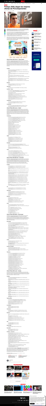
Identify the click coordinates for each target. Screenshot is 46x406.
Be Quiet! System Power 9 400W (12, 342)
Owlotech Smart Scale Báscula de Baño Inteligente (14, 248)
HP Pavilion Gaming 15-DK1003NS (12, 71)
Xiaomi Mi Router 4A (12, 209)
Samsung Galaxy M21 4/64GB (15, 118)
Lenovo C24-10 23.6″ (10, 197)
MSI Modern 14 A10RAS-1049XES (12, 182)
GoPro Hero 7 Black (10, 92)
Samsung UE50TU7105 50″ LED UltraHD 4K (13, 258)
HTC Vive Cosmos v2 (16, 208)
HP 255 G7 (9, 75)
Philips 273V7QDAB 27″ (10, 199)
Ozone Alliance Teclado (10, 339)
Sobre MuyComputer (14, 402)
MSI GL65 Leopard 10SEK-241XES (12, 290)
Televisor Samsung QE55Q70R (15, 90)
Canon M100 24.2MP (12, 205)
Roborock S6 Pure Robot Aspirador (16, 222)
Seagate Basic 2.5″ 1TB (13, 207)
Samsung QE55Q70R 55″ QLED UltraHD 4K (13, 269)
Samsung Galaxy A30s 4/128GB (15, 120)
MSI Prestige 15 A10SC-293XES (11, 294)
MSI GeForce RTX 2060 (11, 302)
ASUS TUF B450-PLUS (10, 329)
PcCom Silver (9, 87)
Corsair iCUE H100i (10, 344)
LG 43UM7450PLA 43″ (14, 255)
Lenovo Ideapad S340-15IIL (11, 181)
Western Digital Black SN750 (11, 106)
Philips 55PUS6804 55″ (15, 254)
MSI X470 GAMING (10, 330)
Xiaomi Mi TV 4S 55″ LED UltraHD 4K (12, 266)
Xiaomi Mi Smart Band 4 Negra (11, 247)
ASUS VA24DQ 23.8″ (10, 198)
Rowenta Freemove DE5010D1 (11, 230)
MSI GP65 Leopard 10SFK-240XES (12, 288)
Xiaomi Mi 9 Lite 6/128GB (11, 134)
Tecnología (15, 353)
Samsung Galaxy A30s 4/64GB (11, 132)
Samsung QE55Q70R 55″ (15, 253)
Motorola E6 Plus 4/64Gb (15, 101)
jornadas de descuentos (19, 32)
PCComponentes (9, 353)
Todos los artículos (28, 3)
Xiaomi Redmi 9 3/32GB (15, 119)
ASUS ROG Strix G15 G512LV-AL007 (12, 281)
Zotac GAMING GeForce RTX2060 (16, 300)
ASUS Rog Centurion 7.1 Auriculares (12, 337)
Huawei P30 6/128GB (10, 124)
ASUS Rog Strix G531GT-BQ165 (15, 277)
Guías (17, 3)
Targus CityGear (12, 185)
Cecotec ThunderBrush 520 (11, 237)
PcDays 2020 (12, 353)
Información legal (28, 402)
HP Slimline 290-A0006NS (11, 191)
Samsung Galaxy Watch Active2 (15, 145)
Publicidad (19, 402)
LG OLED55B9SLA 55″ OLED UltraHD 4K (12, 268)
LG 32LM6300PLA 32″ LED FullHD (12, 256)
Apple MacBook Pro (10, 184)
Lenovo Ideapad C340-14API (11, 78)
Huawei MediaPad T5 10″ (11, 140)
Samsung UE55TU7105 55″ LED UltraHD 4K (13, 259)
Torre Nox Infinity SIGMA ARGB (11, 345)
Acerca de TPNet (23, 402)
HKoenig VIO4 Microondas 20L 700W (12, 226)
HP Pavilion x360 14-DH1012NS (11, 73)
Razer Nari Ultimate (10, 93)
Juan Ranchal (11, 10)
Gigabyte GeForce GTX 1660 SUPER (12, 301)
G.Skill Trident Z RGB (10, 326)
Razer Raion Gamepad (10, 341)
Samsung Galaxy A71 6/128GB (11, 131)
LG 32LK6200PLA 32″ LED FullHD (12, 267)
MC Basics (33, 3)
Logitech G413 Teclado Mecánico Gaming (17, 91)
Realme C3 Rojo (10, 123)
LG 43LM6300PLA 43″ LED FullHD (12, 257)
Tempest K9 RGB (10, 94)
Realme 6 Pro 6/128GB (10, 121)
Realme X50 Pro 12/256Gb (11, 122)
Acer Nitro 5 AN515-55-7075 (11, 76)
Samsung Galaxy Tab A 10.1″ (11, 138)
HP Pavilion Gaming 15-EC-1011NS (12, 279)
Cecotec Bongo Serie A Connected (16, 156)
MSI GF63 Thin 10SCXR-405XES (11, 292)
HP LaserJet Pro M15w (13, 204)
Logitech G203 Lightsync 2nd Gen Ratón (12, 340)
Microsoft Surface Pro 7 (11, 79)
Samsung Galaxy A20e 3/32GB (11, 133)
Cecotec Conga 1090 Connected (12, 238)
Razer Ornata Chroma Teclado (11, 338)
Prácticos (23, 3)
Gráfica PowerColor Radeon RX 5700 (16, 105)
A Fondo (15, 3)
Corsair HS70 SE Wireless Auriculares (12, 336)
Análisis (20, 3)
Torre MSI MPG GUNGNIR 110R (11, 346)
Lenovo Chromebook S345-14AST (12, 180)
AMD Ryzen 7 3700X (10, 306)
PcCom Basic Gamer (10, 310)
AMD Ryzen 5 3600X (10, 307)
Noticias (12, 3)
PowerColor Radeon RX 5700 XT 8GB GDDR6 (17, 299)
